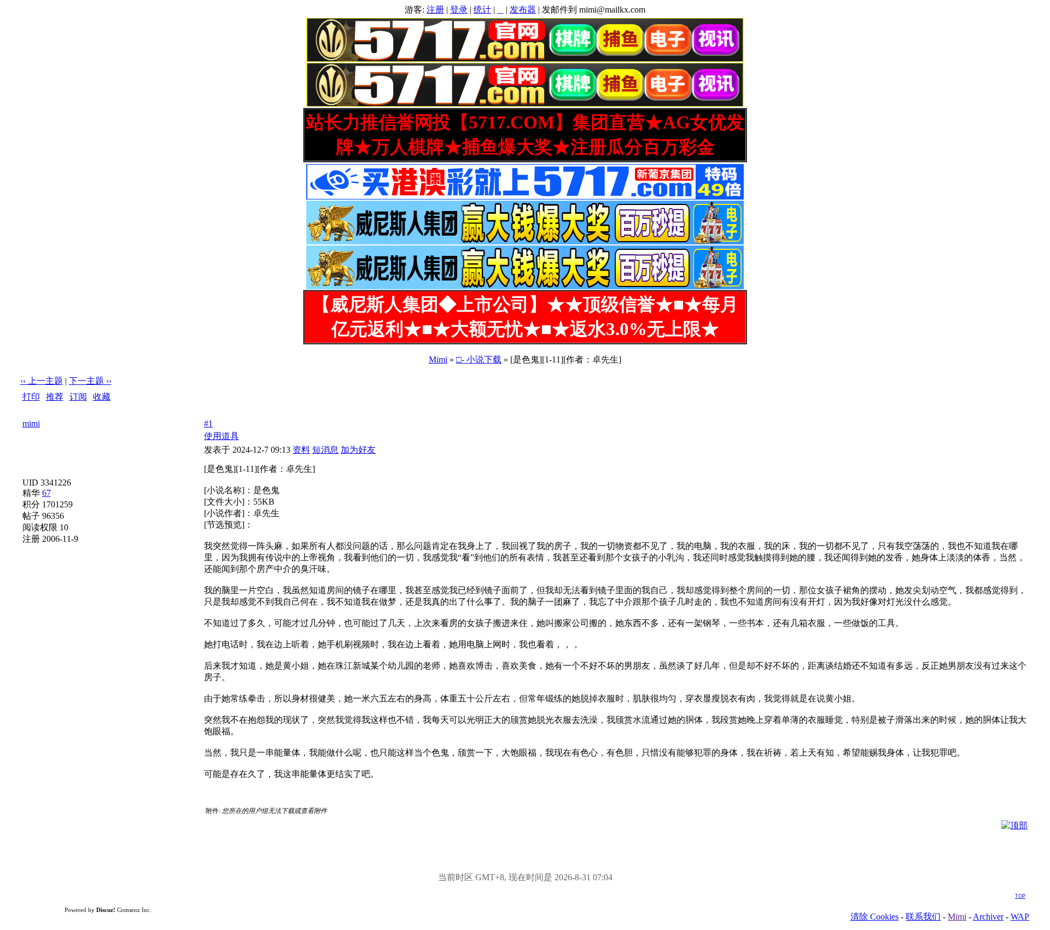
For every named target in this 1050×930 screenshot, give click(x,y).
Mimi (438, 359)
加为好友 (358, 449)
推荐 (54, 396)
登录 (459, 9)
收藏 (101, 396)
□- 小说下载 (478, 359)
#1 (208, 423)
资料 (301, 449)
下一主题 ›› (90, 380)
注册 (435, 9)
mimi (31, 423)
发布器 (523, 9)
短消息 (325, 449)
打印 (31, 396)
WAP (1020, 916)
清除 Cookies (874, 916)
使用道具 (221, 436)
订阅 (78, 396)
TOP (1020, 896)
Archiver (988, 916)
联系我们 (923, 916)
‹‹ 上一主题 (41, 380)
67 (46, 493)
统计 (482, 9)
